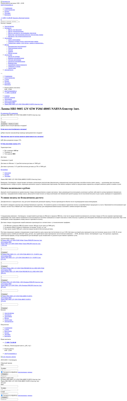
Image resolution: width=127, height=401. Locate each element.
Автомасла (7, 28)
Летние (10, 50)
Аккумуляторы (9, 26)
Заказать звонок (11, 357)
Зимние (10, 51)
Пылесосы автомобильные (16, 61)
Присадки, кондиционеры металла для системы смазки (25, 34)
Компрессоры (12, 63)
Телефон (3, 368)
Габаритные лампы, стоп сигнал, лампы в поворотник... (26, 43)
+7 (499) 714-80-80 (6, 18)
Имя (2, 365)
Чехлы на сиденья (14, 56)
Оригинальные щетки (15, 48)
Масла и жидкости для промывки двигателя (22, 33)
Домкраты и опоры (14, 66)
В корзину (4, 123)
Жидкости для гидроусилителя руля (19, 36)
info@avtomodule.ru (7, 5)
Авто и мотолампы (14, 39)
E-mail (3, 391)
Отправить (4, 374)
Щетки (6, 45)
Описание (7, 173)
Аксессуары (8, 55)
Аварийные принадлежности (17, 65)
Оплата (6, 11)
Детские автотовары (14, 60)
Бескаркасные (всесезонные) (17, 46)
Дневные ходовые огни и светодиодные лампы (23, 41)
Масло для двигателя (14, 29)
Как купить (8, 331)
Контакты (7, 15)
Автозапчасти (8, 70)
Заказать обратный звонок (21, 18)
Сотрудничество (9, 9)
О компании (8, 8)
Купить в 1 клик (13, 123)
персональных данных (25, 372)
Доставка (7, 13)
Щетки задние (12, 53)
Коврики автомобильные (16, 58)
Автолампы (8, 38)
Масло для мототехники (16, 31)
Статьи (6, 79)
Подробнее (4, 169)
